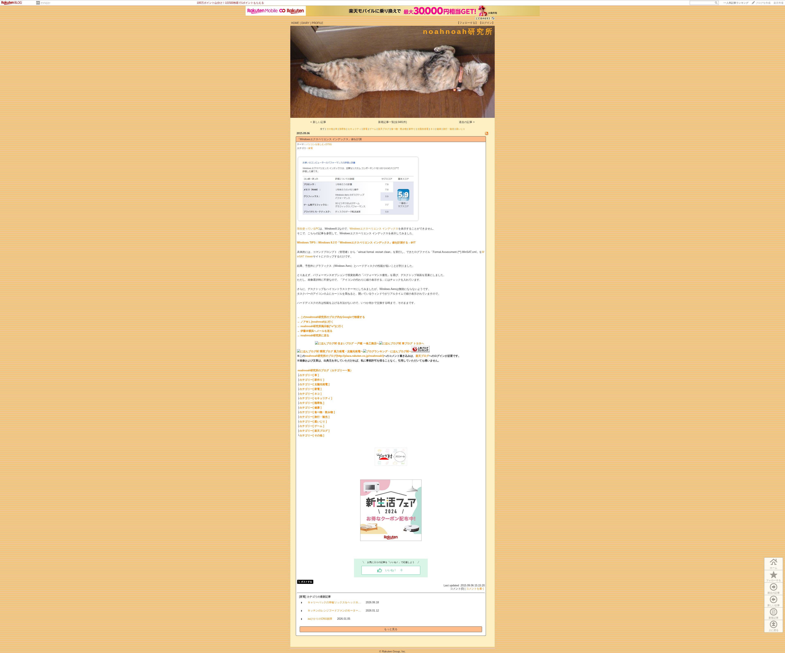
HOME (295, 23)
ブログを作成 (763, 2)
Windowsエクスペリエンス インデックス (374, 228)
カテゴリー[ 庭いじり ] (313, 421)
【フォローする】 (467, 22)
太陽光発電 (422, 129)
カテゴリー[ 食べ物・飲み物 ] (317, 412)
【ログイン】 (487, 22)
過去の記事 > (467, 122)
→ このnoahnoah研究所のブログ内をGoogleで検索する (331, 317)
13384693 (482, 18)
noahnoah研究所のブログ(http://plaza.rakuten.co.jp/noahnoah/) (344, 355)
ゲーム (372, 129)
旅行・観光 (448, 129)
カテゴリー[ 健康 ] (310, 407)
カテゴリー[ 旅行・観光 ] (314, 416)
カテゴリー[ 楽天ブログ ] (314, 430)
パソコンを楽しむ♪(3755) (319, 144)
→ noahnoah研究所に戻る (313, 335)
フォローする (773, 580)
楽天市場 (778, 2)
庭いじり (460, 129)
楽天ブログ (383, 129)
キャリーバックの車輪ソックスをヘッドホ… (334, 602)
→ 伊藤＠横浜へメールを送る (314, 330)
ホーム (773, 567)
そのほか (45, 2)
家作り (412, 129)
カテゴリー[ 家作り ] (311, 379)
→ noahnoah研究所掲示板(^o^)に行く (320, 326)
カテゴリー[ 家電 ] (310, 389)
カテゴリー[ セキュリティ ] (315, 398)
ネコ (432, 129)
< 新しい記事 (318, 122)
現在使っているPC (308, 228)
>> (735, 2)
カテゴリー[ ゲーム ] (311, 426)
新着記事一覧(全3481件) (392, 122)
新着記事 (773, 617)
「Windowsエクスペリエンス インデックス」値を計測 (329, 139)
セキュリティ (354, 129)
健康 (439, 129)
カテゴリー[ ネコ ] (310, 393)
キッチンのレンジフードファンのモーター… (334, 610)
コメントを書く (475, 588)
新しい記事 (773, 605)
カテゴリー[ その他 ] (311, 435)
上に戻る (773, 630)
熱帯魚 (342, 129)
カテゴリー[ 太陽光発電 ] (314, 384)
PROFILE (317, 23)
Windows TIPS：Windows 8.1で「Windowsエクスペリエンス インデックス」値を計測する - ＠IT (356, 242)
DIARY (305, 23)
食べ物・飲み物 (399, 129)
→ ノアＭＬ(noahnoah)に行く (315, 321)
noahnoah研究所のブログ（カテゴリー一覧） (325, 370)
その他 (329, 129)
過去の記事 (773, 592)
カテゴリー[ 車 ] (309, 375)
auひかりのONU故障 (320, 618)
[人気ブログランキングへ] (421, 351)
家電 (365, 129)
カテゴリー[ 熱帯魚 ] (311, 402)
